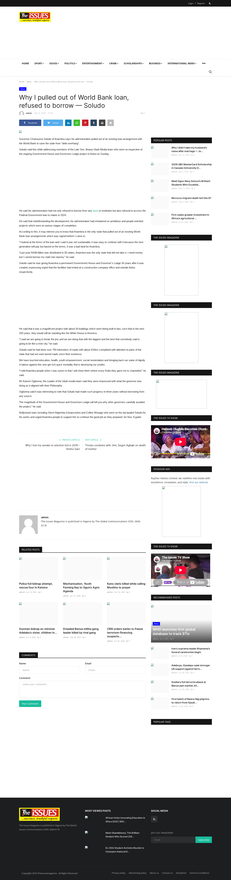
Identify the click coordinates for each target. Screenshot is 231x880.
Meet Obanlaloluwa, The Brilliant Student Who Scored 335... (122, 834)
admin (29, 113)
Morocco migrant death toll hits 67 (191, 198)
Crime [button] (113, 63)
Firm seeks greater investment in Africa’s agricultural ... (190, 216)
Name (22, 663)
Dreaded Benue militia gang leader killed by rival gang (81, 630)
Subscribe (203, 839)
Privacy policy (118, 872)
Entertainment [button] (92, 63)
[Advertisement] (150, 32)
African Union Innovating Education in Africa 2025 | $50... (125, 819)
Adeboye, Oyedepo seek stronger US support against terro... (190, 667)
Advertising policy (137, 872)
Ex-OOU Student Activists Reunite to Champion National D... (125, 850)
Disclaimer (181, 872)
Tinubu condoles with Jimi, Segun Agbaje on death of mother (115, 447)
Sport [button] (38, 63)
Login (190, 3)
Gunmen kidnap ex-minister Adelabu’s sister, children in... (38, 630)
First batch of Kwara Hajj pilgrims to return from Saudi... (190, 701)
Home (25, 63)
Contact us (167, 872)
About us (154, 872)
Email (88, 663)
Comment (24, 678)
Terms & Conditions (199, 872)
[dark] (210, 3)
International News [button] (181, 63)
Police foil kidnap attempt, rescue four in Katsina (36, 585)
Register (201, 3)
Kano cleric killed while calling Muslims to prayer (126, 585)
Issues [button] (53, 63)
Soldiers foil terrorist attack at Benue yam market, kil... (188, 684)
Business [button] (154, 63)
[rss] (154, 819)
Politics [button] (69, 63)
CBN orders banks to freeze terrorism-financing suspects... (125, 632)
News (29, 81)
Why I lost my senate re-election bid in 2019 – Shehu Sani (52, 447)
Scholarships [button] (133, 63)
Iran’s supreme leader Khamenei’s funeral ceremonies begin (190, 650)
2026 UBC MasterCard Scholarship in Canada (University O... (191, 166)
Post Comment (30, 703)
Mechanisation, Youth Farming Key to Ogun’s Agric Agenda (81, 587)
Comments (28, 655)
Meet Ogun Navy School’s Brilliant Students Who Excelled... (190, 183)
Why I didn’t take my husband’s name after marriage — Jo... (189, 149)
